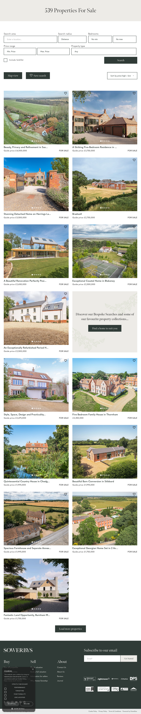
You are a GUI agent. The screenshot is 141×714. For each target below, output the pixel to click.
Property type (78, 46)
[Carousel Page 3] (36, 141)
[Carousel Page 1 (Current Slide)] (32, 141)
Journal (60, 681)
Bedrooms (93, 34)
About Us (61, 672)
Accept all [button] (12, 704)
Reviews (60, 676)
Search (120, 60)
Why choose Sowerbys (39, 681)
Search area (10, 34)
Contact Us (61, 667)
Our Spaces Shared (126, 7)
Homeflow (134, 711)
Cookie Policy (93, 711)
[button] (18, 708)
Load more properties (70, 628)
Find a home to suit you (104, 328)
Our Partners (123, 11)
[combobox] (30, 39)
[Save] (66, 93)
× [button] (33, 669)
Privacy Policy (103, 711)
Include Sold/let (16, 60)
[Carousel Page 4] (38, 141)
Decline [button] (27, 704)
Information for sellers (39, 676)
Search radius (65, 34)
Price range (9, 46)
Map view (13, 75)
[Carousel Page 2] (34, 141)
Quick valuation (36, 667)
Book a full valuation (38, 672)
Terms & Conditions (115, 711)
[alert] (18, 689)
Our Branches (124, 3)
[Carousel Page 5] (40, 141)
